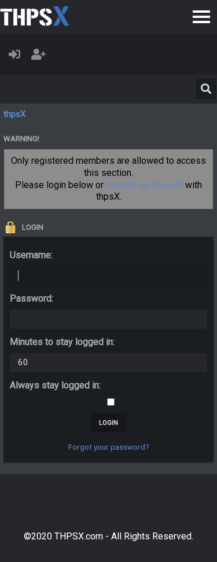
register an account (144, 184)
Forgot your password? (108, 446)
